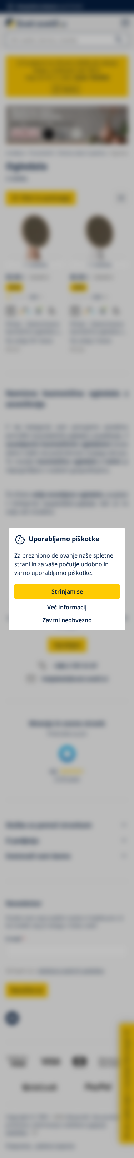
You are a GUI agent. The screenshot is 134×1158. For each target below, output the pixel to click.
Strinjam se (67, 591)
